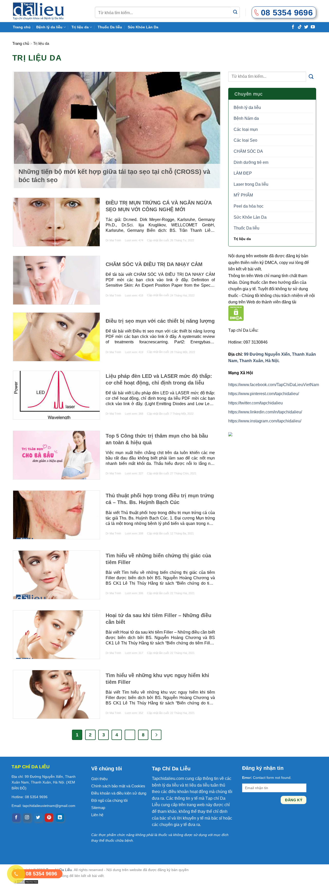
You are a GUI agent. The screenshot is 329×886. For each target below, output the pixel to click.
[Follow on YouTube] (313, 26)
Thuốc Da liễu (110, 27)
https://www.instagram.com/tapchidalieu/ (264, 421)
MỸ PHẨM (243, 195)
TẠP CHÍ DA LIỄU (31, 766)
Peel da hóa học (248, 206)
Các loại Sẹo (245, 140)
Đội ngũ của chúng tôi (109, 800)
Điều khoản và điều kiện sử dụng (118, 793)
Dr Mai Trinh (113, 240)
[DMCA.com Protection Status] (236, 313)
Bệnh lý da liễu (49, 27)
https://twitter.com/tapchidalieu (255, 403)
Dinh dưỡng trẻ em (251, 162)
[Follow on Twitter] (306, 26)
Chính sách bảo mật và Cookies (118, 786)
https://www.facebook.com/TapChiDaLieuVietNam (273, 384)
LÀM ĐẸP (243, 173)
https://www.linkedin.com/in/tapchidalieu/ (265, 412)
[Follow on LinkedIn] (60, 817)
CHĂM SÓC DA (248, 151)
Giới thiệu (99, 779)
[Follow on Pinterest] (49, 817)
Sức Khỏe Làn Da (143, 27)
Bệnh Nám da (246, 118)
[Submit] (235, 12)
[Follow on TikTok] (300, 26)
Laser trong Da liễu (251, 184)
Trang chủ (22, 27)
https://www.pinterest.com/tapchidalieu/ (263, 394)
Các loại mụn (246, 129)
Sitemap (98, 807)
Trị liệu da (80, 27)
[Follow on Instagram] (27, 817)
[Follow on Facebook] (293, 26)
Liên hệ (97, 815)
